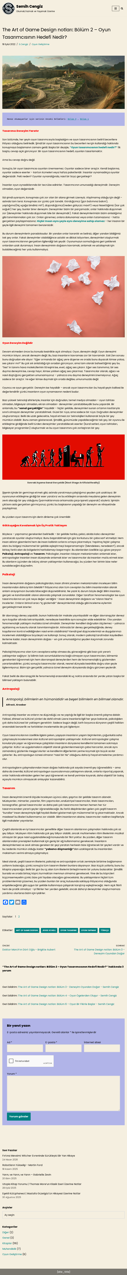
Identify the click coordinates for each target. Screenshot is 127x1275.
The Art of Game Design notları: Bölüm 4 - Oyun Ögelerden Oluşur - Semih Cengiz (67, 995)
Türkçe (105, 930)
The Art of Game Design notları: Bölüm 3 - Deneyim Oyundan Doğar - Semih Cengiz (68, 987)
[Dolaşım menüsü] (115, 8)
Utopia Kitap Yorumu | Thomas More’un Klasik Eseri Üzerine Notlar (41, 1184)
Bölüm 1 (84, 119)
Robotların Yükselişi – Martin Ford (22, 1165)
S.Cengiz (23, 44)
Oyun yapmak (88, 930)
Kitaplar (7, 1243)
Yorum (12, 1074)
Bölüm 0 (72, 119)
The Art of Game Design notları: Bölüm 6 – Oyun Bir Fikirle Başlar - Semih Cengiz (66, 1004)
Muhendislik (9, 1249)
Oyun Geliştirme (40, 44)
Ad (9, 1042)
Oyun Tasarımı (68, 930)
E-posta (51, 1042)
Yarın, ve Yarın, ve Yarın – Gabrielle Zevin (26, 1174)
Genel (6, 1238)
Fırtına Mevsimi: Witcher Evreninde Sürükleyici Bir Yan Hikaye (38, 1155)
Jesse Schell (49, 930)
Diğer (5, 1232)
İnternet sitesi (92, 1042)
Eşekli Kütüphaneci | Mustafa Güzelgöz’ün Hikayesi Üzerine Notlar (41, 1193)
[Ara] (122, 8)
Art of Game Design (27, 930)
